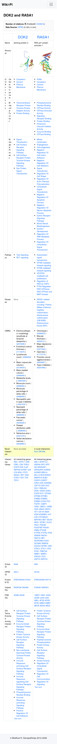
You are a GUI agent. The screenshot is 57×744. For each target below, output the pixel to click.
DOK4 (48, 490)
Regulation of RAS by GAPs (43, 282)
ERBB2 (37, 498)
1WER (37, 595)
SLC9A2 (37, 543)
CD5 (41, 482)
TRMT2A (43, 551)
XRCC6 (37, 556)
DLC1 (36, 488)
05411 (16, 571)
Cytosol (19, 81)
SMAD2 (45, 543)
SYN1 (36, 551)
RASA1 (43, 36)
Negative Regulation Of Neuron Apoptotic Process (44, 209)
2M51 (36, 600)
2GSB (36, 597)
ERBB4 (37, 501)
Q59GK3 (45, 587)
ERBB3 (44, 498)
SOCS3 (37, 545)
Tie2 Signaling (22, 254)
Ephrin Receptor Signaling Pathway (43, 218)
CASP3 (37, 480)
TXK (26, 477)
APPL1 (22, 461)
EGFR (16, 467)
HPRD (20, 27)
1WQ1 (42, 595)
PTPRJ (44, 532)
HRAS (41, 509)
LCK (29, 469)
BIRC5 (48, 475)
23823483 (22, 380)
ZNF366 (41, 451)
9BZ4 (48, 605)
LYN (15, 472)
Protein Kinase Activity (43, 646)
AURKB (37, 472)
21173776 (41, 354)
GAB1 (36, 506)
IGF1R (41, 511)
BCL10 (37, 475)
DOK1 (36, 490)
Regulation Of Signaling (42, 683)
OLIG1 (49, 522)
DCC (47, 485)
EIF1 (42, 493)
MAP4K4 (38, 519)
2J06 (47, 597)
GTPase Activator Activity (44, 112)
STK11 (44, 548)
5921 (36, 564)
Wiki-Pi (7, 4)
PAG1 (36, 524)
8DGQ (42, 605)
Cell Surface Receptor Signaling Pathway (21, 148)
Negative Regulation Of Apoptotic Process (42, 198)
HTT (36, 511)
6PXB (47, 600)
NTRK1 (43, 522)
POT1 (25, 472)
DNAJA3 (43, 488)
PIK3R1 (46, 527)
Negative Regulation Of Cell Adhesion (43, 163)
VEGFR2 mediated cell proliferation (42, 276)
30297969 (41, 367)
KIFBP (24, 469)
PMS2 (36, 530)
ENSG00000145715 (42, 579)
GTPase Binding (44, 134)
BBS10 (44, 472)
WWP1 (37, 553)
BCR (42, 475)
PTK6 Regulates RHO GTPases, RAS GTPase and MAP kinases (44, 290)
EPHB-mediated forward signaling (44, 264)
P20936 (37, 587)
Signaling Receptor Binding (44, 117)
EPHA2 (48, 493)
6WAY (48, 603)
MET (44, 519)
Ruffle (39, 79)
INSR (47, 511)
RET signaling (22, 257)
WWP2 (43, 553)
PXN (50, 532)
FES (48, 501)
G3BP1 (44, 503)
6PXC (36, 603)
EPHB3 (44, 496)
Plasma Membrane (20, 85)
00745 (36, 571)
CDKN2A (47, 482)
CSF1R (37, 485)
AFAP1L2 (43, 461)
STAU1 (37, 548)
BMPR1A (38, 477)
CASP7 (44, 480)
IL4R (26, 467)
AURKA (47, 469)
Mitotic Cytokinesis (42, 140)
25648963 (20, 443)
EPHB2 (37, 496)
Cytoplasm (20, 79)
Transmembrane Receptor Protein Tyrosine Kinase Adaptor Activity (23, 106)
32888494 (27, 357)
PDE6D (43, 524)
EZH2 (43, 501)
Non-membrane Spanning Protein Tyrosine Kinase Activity (23, 654)
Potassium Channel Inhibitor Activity (44, 126)
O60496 (25, 587)
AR (35, 467)
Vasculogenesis (43, 147)
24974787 (22, 404)
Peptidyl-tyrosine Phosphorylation (44, 641)
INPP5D (17, 469)
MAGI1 (45, 517)
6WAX (42, 603)
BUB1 (45, 477)
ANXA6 (37, 464)
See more (17, 718)
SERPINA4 (39, 540)
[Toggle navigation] (51, 4)
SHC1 (46, 540)
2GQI (48, 595)
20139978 (20, 367)
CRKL (16, 464)
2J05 (42, 597)
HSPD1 (48, 509)
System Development (42, 230)
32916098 (20, 343)
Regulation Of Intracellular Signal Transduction (42, 245)
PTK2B (43, 530)
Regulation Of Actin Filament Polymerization (43, 181)
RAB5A (37, 535)
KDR (36, 514)
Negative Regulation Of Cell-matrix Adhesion (42, 153)
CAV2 (36, 482)
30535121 (41, 341)
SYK (49, 548)
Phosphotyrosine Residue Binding (44, 104)
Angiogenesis (42, 144)
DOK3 (26, 464)
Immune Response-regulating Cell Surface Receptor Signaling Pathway (23, 683)
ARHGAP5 (38, 469)
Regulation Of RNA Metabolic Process (43, 237)
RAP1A (37, 538)
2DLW (21, 595)
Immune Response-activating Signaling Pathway (20, 702)
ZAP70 (37, 559)
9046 (16, 564)
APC (43, 464)
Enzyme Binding (44, 131)
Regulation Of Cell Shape (42, 174)
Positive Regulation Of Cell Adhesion (22, 713)
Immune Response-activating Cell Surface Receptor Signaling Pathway (23, 667)
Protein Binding (22, 113)
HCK (22, 467)
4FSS (41, 600)
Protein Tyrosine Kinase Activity (23, 635)
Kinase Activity (43, 660)
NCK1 (20, 472)
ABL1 (16, 461)
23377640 (41, 349)
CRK (28, 461)
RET (22, 475)
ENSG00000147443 (22, 579)
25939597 (41, 362)
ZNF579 (44, 559)
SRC (27, 475)
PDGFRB (38, 527)
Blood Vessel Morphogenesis (43, 224)
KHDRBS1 (43, 514)
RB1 (43, 538)
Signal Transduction (21, 140)
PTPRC (37, 532)
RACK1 (44, 535)
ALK (36, 451)
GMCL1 (43, 506)
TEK (22, 477)
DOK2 (23, 36)
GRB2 (49, 506)
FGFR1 (37, 503)
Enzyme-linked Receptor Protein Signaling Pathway (23, 627)
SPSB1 (44, 545)
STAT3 (16, 477)
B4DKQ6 (17, 587)
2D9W (16, 595)
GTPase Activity (44, 108)
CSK (21, 464)
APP (48, 464)
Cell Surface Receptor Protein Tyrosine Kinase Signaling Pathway (23, 160)
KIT (49, 514)
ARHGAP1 (41, 467)
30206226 (20, 422)
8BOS (36, 605)
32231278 (20, 435)
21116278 (20, 351)
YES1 (16, 480)
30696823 (41, 333)
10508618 (40, 24)
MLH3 (49, 519)
